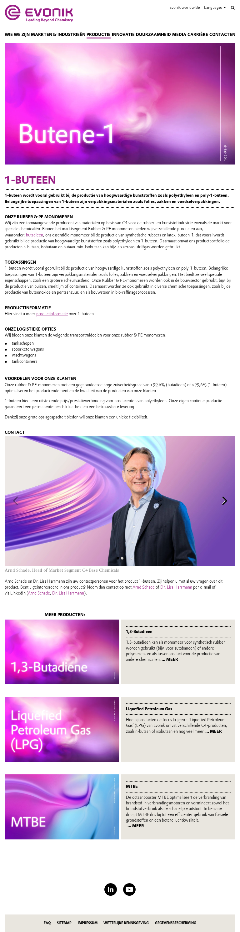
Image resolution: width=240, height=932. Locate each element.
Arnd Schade (143, 587)
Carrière (198, 34)
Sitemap (64, 923)
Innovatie (123, 34)
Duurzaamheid (153, 34)
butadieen (34, 235)
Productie (99, 34)
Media (179, 34)
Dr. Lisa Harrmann (176, 587)
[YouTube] (129, 889)
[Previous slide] (15, 501)
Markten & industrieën (58, 34)
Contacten (222, 34)
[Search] (232, 7)
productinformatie (52, 314)
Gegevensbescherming (175, 923)
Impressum (88, 923)
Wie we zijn (17, 34)
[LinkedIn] (110, 889)
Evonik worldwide (184, 7)
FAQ (47, 923)
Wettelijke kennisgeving (126, 923)
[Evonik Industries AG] (39, 13)
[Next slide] (224, 501)
